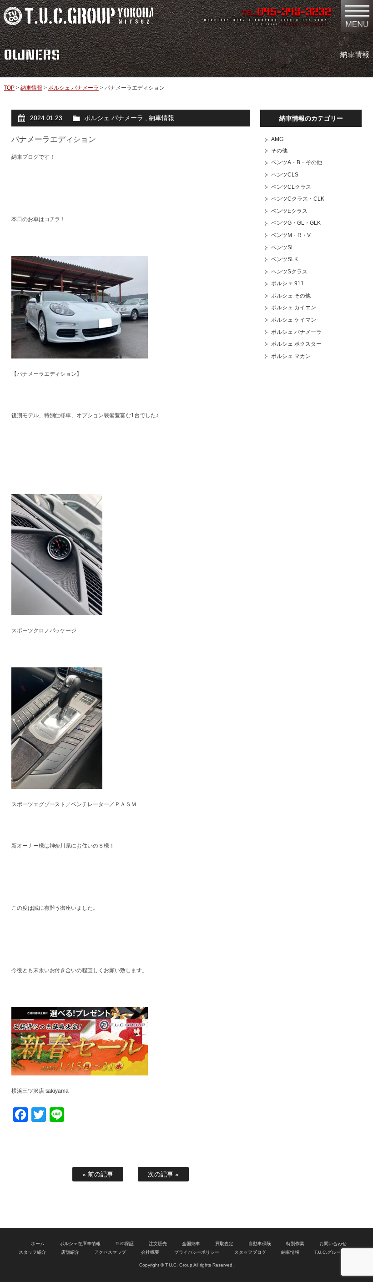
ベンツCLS (284, 175)
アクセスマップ (110, 1252)
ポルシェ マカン (291, 356)
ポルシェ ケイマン (293, 320)
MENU (357, 16)
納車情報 (31, 88)
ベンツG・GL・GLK (296, 223)
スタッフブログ (250, 1252)
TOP (9, 88)
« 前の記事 (97, 1174)
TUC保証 (125, 1243)
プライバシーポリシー (197, 1252)
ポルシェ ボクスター (296, 344)
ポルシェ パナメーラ (73, 88)
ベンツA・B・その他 (296, 162)
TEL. (286, 12)
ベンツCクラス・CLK (297, 199)
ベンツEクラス (289, 211)
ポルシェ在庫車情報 (80, 1243)
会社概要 (150, 1252)
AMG (277, 139)
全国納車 (191, 1243)
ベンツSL (282, 247)
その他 (279, 150)
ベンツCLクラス (291, 187)
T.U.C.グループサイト (336, 1252)
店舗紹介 (70, 1252)
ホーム (38, 1243)
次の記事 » (163, 1174)
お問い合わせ (333, 1243)
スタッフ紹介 (32, 1252)
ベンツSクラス (289, 271)
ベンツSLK (284, 259)
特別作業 (295, 1243)
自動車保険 (259, 1243)
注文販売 (158, 1243)
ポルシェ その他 (291, 296)
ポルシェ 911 (287, 283)
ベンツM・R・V (291, 235)
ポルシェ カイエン (293, 307)
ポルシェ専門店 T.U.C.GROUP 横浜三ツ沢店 (78, 16)
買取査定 (224, 1243)
